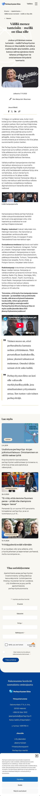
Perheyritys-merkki (20, 751)
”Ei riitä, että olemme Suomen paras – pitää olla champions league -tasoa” (17, 501)
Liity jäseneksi (20, 739)
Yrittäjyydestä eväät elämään (17, 544)
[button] (37, 756)
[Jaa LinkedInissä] (15, 111)
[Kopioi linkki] (19, 111)
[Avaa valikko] (32, 4)
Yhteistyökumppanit (20, 747)
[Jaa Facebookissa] (8, 111)
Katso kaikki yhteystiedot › (20, 720)
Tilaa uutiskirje (10, 660)
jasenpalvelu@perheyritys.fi (20, 716)
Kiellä (20, 785)
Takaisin (8, 18)
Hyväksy (20, 779)
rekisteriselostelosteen (21, 654)
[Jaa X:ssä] (12, 111)
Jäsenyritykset (20, 743)
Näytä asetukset (20, 791)
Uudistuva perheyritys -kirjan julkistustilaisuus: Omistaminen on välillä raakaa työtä (20, 452)
